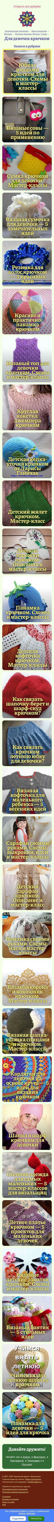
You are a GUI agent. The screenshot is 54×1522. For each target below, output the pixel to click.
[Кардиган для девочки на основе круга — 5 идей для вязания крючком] (27, 1084)
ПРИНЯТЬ (36, 1518)
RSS (4, 1505)
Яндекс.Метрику (26, 1513)
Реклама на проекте (10, 1499)
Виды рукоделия (39, 31)
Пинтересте (17, 1460)
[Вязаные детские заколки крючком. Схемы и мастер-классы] (27, 1281)
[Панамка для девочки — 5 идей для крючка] (27, 1415)
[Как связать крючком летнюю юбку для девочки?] (27, 753)
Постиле (27, 1464)
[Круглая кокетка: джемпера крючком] (27, 418)
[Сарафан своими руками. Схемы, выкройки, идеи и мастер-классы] (27, 849)
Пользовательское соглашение (15, 1489)
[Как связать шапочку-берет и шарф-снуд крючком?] (27, 705)
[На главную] (27, 26)
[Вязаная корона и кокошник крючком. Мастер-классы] (27, 993)
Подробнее (18, 1518)
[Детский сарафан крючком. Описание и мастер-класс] (27, 895)
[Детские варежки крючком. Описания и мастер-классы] (27, 559)
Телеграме (33, 1460)
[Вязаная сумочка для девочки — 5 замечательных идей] (27, 226)
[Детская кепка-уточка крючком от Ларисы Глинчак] (27, 466)
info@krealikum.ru (35, 1482)
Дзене (26, 1457)
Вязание (8, 34)
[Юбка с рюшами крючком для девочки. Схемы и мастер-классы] (27, 76)
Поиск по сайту (8, 1502)
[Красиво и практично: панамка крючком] (27, 322)
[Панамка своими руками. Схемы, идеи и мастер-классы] (27, 945)
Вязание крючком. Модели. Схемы (31, 34)
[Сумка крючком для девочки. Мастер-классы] (27, 167)
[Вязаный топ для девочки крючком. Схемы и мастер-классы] (27, 370)
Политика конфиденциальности (15, 1492)
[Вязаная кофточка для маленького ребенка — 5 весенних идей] (27, 799)
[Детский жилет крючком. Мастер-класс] (27, 503)
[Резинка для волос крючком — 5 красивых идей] (27, 274)
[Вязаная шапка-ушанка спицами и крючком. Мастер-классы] (27, 1041)
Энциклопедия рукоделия (17, 31)
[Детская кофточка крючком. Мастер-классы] (27, 657)
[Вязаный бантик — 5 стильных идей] (27, 1319)
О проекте (6, 1497)
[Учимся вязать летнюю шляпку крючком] (27, 1367)
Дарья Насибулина (33, 1479)
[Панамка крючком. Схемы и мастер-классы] (27, 599)
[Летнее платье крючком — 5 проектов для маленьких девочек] (27, 1231)
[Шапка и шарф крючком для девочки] (27, 1127)
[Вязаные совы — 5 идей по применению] (27, 119)
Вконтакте (39, 1457)
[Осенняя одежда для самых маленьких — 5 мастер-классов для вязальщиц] (27, 1183)
